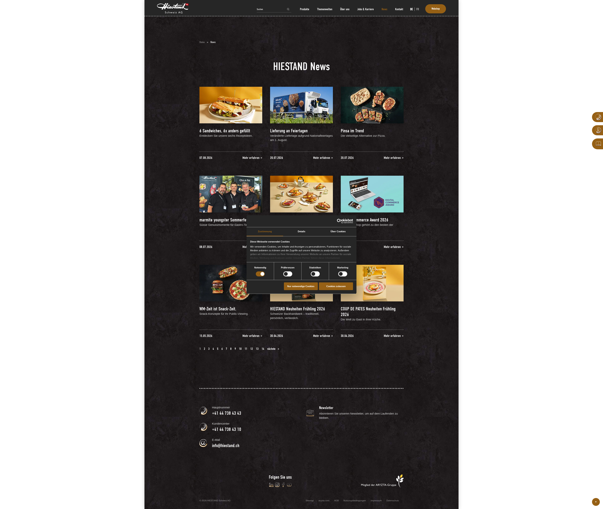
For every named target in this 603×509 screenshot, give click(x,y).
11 (246, 349)
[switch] (287, 273)
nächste (271, 349)
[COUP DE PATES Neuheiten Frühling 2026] (372, 282)
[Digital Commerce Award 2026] (372, 193)
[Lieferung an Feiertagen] (301, 104)
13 (257, 349)
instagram (277, 485)
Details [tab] (301, 231)
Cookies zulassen (336, 286)
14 (263, 349)
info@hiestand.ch (225, 445)
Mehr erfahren (251, 158)
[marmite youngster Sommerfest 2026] (230, 193)
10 (240, 349)
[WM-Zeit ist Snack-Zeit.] (230, 282)
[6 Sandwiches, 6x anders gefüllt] (230, 104)
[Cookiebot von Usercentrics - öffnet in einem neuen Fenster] (339, 221)
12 (251, 349)
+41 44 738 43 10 (226, 429)
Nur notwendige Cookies (300, 286)
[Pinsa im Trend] (372, 104)
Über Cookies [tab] (338, 231)
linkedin (271, 485)
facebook (283, 485)
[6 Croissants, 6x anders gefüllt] (301, 193)
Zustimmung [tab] (265, 231)
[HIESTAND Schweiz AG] (172, 8)
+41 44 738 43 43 (226, 413)
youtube (289, 485)
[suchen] (288, 9)
